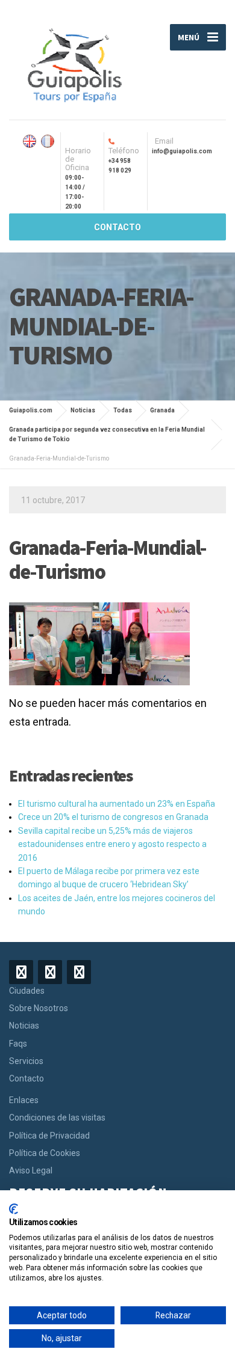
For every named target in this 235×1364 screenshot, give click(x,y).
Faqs (18, 1043)
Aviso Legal (30, 1170)
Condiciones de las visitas (57, 1117)
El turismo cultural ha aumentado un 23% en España (116, 804)
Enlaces (24, 1100)
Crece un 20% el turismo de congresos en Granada (113, 817)
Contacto (26, 1078)
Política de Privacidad (49, 1135)
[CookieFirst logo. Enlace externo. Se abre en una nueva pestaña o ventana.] (13, 1208)
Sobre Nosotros (38, 1008)
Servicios (26, 1061)
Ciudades (27, 990)
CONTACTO (117, 227)
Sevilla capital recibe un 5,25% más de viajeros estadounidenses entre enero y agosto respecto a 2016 (112, 844)
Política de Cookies (44, 1153)
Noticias (24, 1025)
